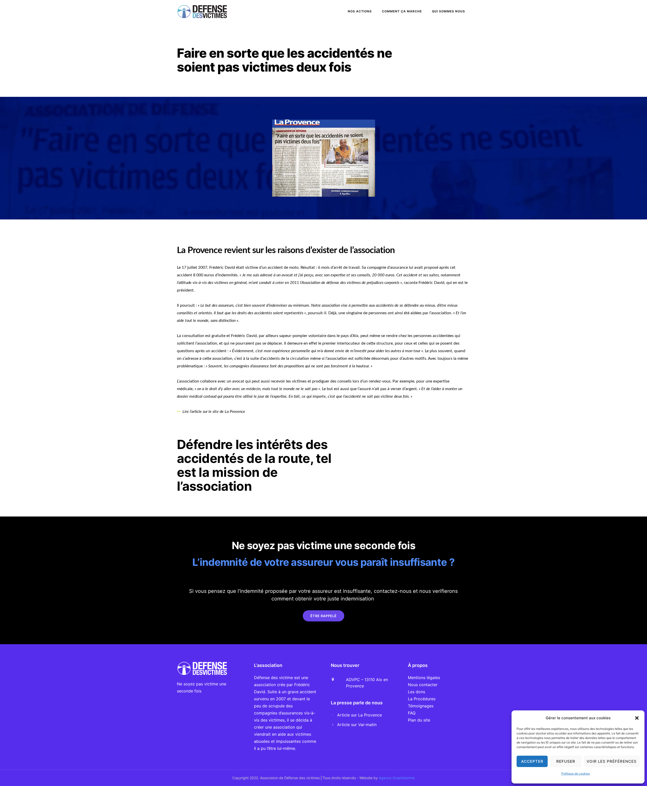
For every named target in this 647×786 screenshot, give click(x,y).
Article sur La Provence (359, 714)
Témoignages (420, 705)
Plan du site (419, 720)
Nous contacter (422, 684)
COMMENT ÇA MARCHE (402, 11)
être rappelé (323, 616)
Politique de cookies (575, 773)
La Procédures (421, 698)
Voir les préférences (612, 761)
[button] (636, 718)
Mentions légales (424, 677)
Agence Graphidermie (397, 778)
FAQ (411, 712)
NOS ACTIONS (360, 11)
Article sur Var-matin (357, 724)
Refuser (565, 761)
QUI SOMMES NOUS (448, 11)
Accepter (532, 761)
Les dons (416, 691)
